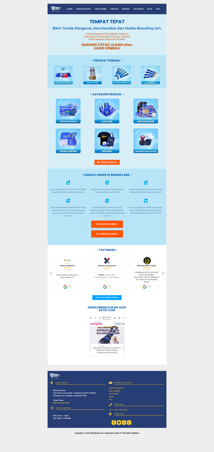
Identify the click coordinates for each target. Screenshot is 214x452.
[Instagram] (124, 422)
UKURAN (126, 9)
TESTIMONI (138, 9)
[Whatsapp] (129, 422)
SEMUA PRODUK (83, 9)
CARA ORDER (100, 9)
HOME (70, 9)
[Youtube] (119, 422)
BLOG (149, 9)
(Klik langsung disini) (61, 403)
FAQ (158, 9)
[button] (51, 273)
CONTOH (114, 9)
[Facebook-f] (114, 422)
